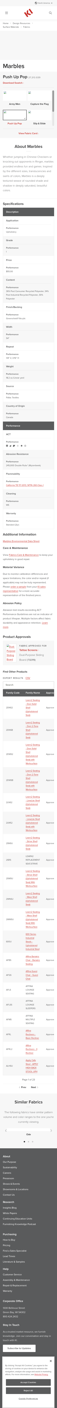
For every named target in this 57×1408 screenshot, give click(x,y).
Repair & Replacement (15, 1285)
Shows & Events (11, 1183)
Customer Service (12, 1274)
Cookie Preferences (28, 1398)
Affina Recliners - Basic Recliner (32, 1034)
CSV (28, 678)
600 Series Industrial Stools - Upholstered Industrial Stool (33, 942)
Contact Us (9, 1194)
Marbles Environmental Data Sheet (21, 541)
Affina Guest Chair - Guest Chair (32, 975)
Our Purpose (9, 1162)
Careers (7, 1172)
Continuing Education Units (17, 1218)
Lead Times (9, 1256)
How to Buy (9, 1239)
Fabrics (26, 26)
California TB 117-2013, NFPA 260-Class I (25, 485)
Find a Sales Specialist (14, 1250)
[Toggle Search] (50, 13)
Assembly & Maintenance (16, 1280)
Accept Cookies (28, 1382)
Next (33, 1087)
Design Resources (21, 23)
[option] (28, 1132)
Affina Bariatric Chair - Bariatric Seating (33, 960)
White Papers (10, 1213)
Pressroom (8, 1178)
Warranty (7, 1291)
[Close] (50, 1361)
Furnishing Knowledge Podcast (19, 1224)
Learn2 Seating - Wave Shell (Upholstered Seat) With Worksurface (33, 919)
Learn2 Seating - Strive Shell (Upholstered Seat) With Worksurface (33, 878)
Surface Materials (11, 26)
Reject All (28, 1390)
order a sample (18, 586)
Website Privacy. (41, 1374)
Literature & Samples (14, 1261)
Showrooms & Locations (15, 1189)
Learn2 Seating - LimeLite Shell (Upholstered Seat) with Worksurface (33, 823)
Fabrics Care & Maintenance (24, 555)
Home (6, 23)
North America (44, 3)
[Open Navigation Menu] (6, 13)
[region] (28, 1382)
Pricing (6, 1245)
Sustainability (10, 1167)
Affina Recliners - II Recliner (31, 1049)
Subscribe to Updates (19, 1348)
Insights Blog (10, 1207)
